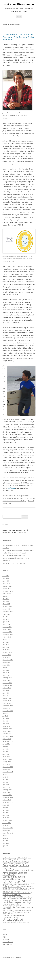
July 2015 (5, 838)
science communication (13, 915)
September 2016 (8, 802)
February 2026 (7, 586)
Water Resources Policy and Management (16, 922)
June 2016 (6, 810)
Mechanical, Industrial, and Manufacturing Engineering (18, 908)
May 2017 (6, 782)
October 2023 (7, 637)
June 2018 (6, 749)
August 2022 (6, 665)
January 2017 (7, 792)
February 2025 (7, 606)
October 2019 (7, 708)
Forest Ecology (28, 897)
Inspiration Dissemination (19, 4)
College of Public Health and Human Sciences (19, 883)
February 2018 (7, 759)
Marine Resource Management (12, 906)
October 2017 (7, 769)
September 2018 (8, 741)
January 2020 (7, 701)
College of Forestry (11, 878)
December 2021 (7, 683)
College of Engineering (14, 876)
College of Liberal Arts (14, 881)
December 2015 (7, 825)
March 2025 (6, 604)
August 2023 (6, 639)
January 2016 (7, 823)
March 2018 (6, 757)
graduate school (16, 900)
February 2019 (7, 729)
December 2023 (7, 632)
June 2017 (6, 779)
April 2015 (6, 846)
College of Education (9, 875)
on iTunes (11, 488)
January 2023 (7, 655)
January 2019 (7, 731)
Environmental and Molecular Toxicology (17, 893)
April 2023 (6, 647)
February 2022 (7, 678)
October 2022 (7, 662)
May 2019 (6, 721)
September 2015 (8, 833)
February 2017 (7, 790)
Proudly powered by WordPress (12, 957)
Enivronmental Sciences (11, 891)
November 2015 (8, 828)
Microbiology (7, 498)
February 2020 (7, 698)
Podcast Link (22, 533)
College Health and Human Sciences (15, 863)
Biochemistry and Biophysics (14, 859)
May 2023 (6, 645)
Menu (19, 16)
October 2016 (7, 800)
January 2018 (7, 762)
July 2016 (5, 807)
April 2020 (6, 693)
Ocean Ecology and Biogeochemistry (16, 912)
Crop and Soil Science (20, 888)
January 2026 (7, 589)
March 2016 (6, 818)
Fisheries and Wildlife (13, 896)
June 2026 (6, 576)
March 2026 (6, 583)
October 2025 (7, 594)
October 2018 (7, 739)
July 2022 (5, 667)
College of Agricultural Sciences (16, 866)
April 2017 (6, 785)
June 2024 (6, 617)
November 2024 (8, 611)
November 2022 (8, 660)
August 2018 (6, 744)
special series (31, 498)
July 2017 (5, 777)
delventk (10, 503)
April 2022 (6, 673)
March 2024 (6, 624)
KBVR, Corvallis (23, 530)
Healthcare (27, 901)
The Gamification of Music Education (14, 555)
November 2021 (8, 685)
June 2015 (6, 841)
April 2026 (6, 581)
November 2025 (8, 591)
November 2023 (8, 634)
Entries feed (6, 939)
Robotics (13, 914)
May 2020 (6, 690)
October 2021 (7, 688)
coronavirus (22, 498)
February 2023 (7, 652)
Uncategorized (13, 919)
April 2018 (6, 754)
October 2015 (7, 830)
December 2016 (7, 795)
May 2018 (6, 751)
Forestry (28, 898)
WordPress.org (7, 944)
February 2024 (7, 627)
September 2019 (8, 711)
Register (5, 934)
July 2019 (5, 716)
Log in (4, 937)
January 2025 (7, 609)
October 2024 (7, 614)
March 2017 (6, 787)
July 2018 (5, 746)
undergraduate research (10, 501)
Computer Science (27, 886)
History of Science (8, 903)
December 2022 (7, 657)
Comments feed (8, 942)
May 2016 (6, 813)
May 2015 (6, 843)
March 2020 (6, 695)
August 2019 (6, 713)
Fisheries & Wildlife (12, 894)
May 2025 (6, 599)
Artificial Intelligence (24, 858)
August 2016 (6, 805)
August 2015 (6, 835)
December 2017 (7, 764)
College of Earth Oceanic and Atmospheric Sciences (19, 872)
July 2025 (5, 596)
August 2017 (6, 774)
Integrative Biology (22, 902)
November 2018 (8, 736)
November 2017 (8, 767)
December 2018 (7, 734)
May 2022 (6, 670)
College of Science (23, 496)
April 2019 (6, 723)
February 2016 (7, 820)
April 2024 (6, 622)
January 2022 (7, 680)
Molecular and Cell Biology (23, 910)
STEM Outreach (9, 917)
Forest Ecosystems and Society (14, 898)
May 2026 (6, 578)
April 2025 (6, 601)
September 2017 (8, 772)
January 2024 (7, 629)
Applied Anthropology (9, 858)
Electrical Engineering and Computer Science (16, 890)
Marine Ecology (20, 904)
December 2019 (7, 703)
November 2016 (8, 797)
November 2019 (8, 706)
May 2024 (6, 619)
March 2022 (6, 675)
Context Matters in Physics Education (14, 563)
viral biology (22, 501)
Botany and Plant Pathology (16, 861)
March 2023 (6, 650)
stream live (6, 533)
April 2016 (6, 815)
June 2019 (6, 718)
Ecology (31, 888)
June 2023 (6, 642)
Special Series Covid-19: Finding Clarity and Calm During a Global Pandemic (18, 37)
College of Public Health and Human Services (16, 884)
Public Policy (6, 914)
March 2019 (6, 726)
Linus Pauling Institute (9, 904)
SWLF (17, 917)
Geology (5, 901)
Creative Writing (8, 888)
